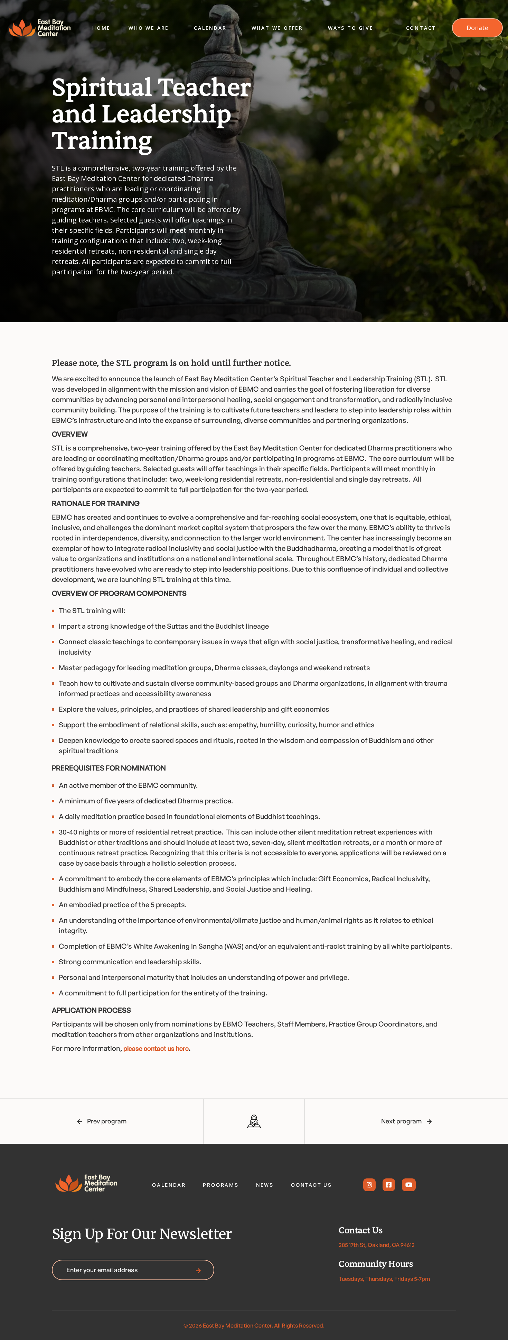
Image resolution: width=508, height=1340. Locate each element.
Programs (220, 1185)
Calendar (169, 1185)
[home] (39, 27)
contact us (311, 1185)
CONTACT (421, 28)
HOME (101, 28)
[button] (149, 28)
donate (477, 28)
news (265, 1185)
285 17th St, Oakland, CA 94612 (377, 1244)
